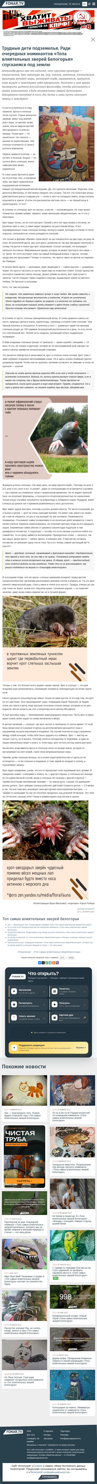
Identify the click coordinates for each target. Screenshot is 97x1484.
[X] (43, 962)
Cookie (37, 1465)
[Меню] (93, 4)
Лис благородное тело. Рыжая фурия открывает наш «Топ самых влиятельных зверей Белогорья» (50, 925)
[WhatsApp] (46, 962)
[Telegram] (50, 962)
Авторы (47, 1435)
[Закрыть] (93, 40)
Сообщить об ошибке (33, 1440)
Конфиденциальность (70, 1438)
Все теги (31, 1435)
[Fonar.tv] (13, 4)
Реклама (64, 1435)
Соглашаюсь (49, 1476)
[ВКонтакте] (39, 962)
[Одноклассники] (53, 962)
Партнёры (65, 1431)
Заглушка (48, 1438)
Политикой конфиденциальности (49, 1472)
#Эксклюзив (24, 951)
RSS (29, 1431)
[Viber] (57, 962)
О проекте (48, 1431)
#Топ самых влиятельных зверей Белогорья (57, 951)
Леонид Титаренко (85, 909)
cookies (49, 1449)
